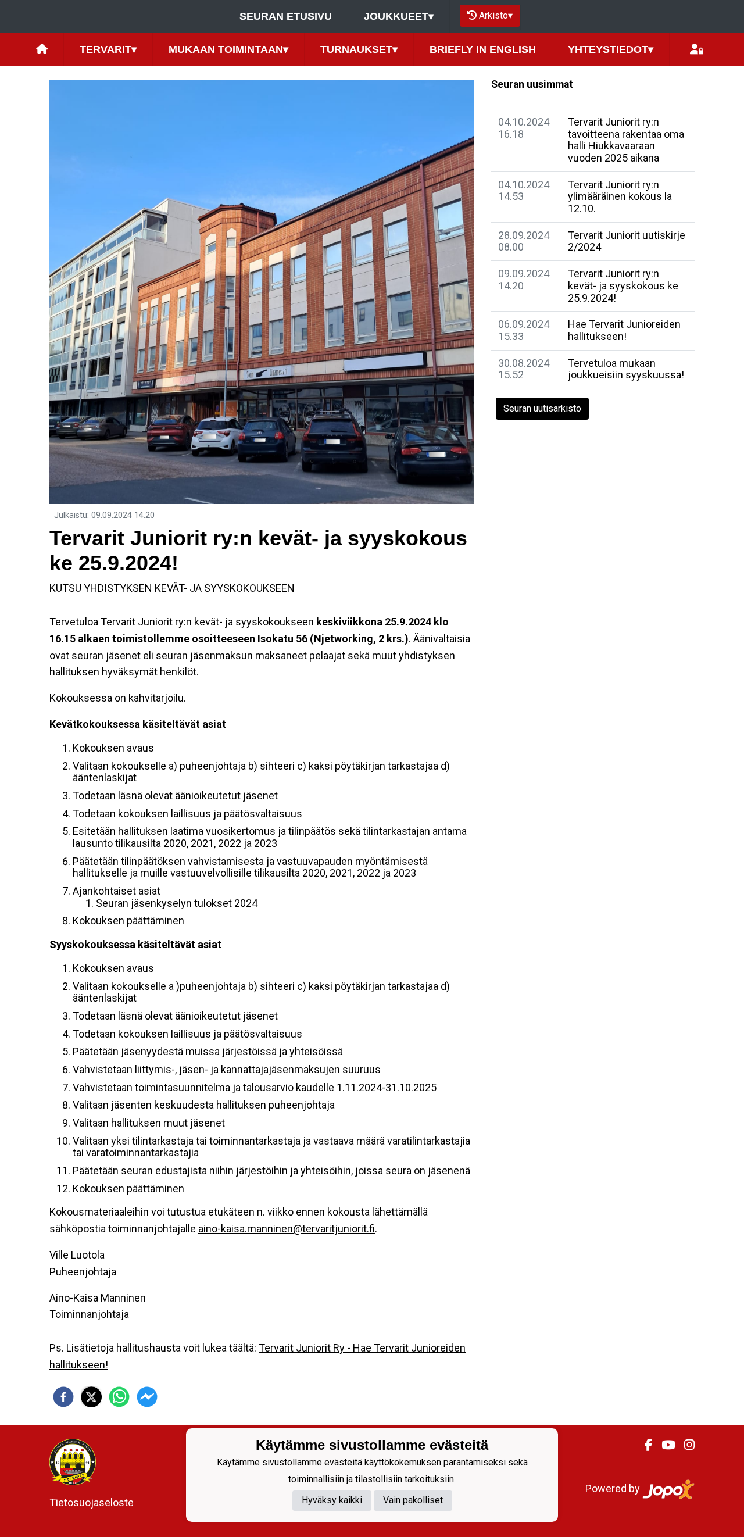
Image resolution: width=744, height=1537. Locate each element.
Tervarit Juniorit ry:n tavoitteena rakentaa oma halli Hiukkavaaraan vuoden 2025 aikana (626, 140)
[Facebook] (643, 1445)
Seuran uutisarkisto (542, 408)
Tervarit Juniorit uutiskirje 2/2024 (626, 241)
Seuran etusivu (285, 16)
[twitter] (91, 1396)
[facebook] (63, 1396)
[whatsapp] (119, 1396)
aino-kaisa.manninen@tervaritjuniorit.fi (286, 1229)
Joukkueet (399, 16)
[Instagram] (685, 1445)
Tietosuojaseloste (91, 1502)
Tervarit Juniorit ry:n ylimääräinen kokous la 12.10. (620, 196)
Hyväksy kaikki (332, 1500)
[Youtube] (663, 1445)
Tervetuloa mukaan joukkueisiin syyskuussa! (626, 369)
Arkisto (496, 15)
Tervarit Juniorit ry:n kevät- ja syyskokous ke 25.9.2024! (623, 285)
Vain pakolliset (413, 1500)
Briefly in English (483, 49)
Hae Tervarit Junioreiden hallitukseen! (624, 330)
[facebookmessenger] (147, 1396)
